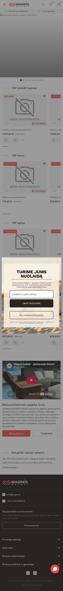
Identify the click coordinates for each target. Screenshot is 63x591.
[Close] (57, 260)
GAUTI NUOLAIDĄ (31, 303)
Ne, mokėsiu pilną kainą (31, 315)
